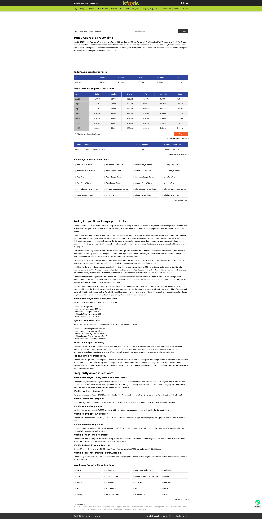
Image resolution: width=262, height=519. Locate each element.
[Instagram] (184, 3)
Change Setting (176, 154)
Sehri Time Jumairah (168, 507)
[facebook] (181, 3)
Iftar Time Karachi (110, 509)
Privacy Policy (174, 516)
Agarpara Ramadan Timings (177, 138)
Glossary (186, 9)
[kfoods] (131, 3)
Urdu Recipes (103, 9)
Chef (158, 9)
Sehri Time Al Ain (125, 509)
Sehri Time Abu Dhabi (96, 507)
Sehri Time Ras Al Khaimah (132, 507)
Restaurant (124, 9)
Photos (177, 9)
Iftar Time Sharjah (113, 507)
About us (154, 516)
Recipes (83, 9)
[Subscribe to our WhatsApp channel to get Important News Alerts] (257, 502)
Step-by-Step (148, 9)
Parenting (167, 9)
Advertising (184, 516)
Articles (114, 9)
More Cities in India (180, 200)
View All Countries (180, 499)
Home (75, 32)
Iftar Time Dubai (80, 507)
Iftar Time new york (141, 509)
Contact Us (163, 516)
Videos (92, 9)
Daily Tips (136, 9)
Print (181, 134)
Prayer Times (83, 32)
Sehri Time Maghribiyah (91, 509)
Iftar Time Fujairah (151, 507)
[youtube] (187, 3)
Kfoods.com (95, 516)
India (91, 32)
